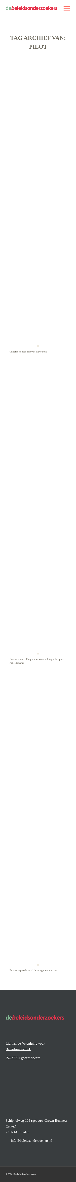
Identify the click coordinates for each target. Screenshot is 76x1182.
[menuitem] (65, 8)
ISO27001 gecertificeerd (23, 1058)
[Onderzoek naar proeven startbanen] (38, 200)
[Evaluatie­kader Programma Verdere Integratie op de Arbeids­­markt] (38, 507)
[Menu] (65, 8)
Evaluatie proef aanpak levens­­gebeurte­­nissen (33, 970)
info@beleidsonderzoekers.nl (31, 1140)
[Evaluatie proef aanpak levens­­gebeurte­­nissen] (38, 819)
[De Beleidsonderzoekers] (31, 8)
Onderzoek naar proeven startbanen (28, 351)
